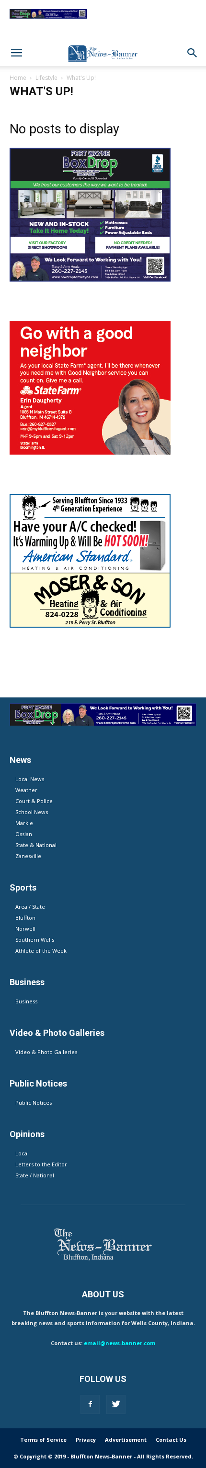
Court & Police (34, 801)
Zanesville (28, 855)
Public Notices (33, 1102)
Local (22, 1153)
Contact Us (171, 1439)
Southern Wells (34, 939)
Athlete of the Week (41, 950)
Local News (29, 779)
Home (18, 78)
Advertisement (126, 1439)
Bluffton (25, 917)
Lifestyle (46, 78)
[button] (192, 53)
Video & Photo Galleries (46, 1051)
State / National (34, 1175)
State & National (36, 844)
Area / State (30, 906)
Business (26, 1001)
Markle (24, 822)
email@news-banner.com (119, 1343)
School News (31, 812)
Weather (26, 790)
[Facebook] (90, 1404)
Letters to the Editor (41, 1164)
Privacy (86, 1439)
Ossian (23, 833)
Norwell (25, 928)
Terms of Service (43, 1439)
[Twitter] (116, 1404)
